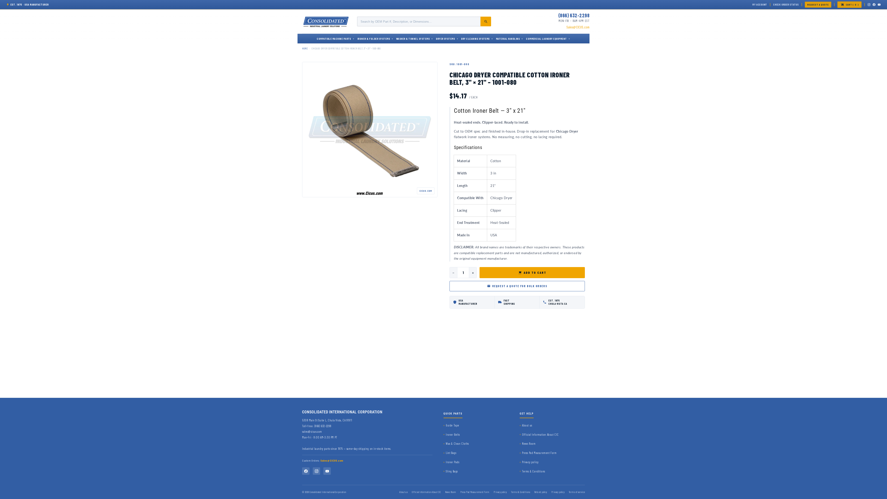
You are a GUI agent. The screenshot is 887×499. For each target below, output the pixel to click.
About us (527, 425)
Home (305, 48)
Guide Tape (452, 425)
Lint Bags (451, 453)
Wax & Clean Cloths (457, 443)
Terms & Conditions (533, 471)
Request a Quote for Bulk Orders (519, 286)
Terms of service (577, 491)
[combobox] (424, 21)
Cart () (852, 4)
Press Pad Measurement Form (539, 453)
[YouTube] (879, 4)
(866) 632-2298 (573, 15)
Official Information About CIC (540, 434)
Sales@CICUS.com (577, 27)
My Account (759, 4)
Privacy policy (530, 462)
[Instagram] (869, 4)
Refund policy (540, 491)
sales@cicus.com (312, 431)
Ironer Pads (452, 462)
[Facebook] (874, 4)
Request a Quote (818, 4)
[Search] (485, 21)
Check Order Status (786, 4)
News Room (528, 443)
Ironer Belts (453, 434)
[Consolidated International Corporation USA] (326, 21)
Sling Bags (452, 471)
